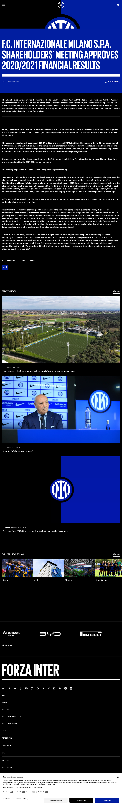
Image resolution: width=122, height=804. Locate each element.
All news (116, 291)
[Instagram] (37, 688)
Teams (4, 703)
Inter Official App (9, 724)
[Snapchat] (43, 688)
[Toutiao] (71, 688)
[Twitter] (49, 688)
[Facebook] (54, 688)
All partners (7, 645)
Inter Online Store (10, 717)
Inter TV (5, 710)
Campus (5, 745)
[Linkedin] (14, 688)
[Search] (118, 5)
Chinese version (28, 260)
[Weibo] (9, 688)
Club (5, 267)
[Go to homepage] (61, 5)
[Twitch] (31, 688)
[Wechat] (59, 688)
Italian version (8, 260)
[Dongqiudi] (65, 688)
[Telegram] (3, 688)
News (4, 696)
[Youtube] (26, 688)
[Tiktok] (20, 688)
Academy (6, 738)
